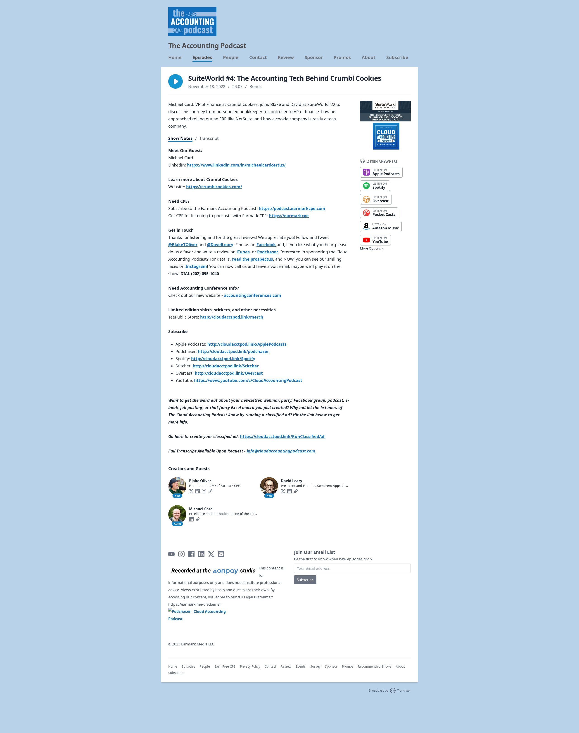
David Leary (291, 480)
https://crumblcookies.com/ (214, 186)
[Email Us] (221, 554)
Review (286, 57)
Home (175, 57)
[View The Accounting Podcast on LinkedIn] (201, 554)
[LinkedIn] (197, 491)
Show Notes (180, 138)
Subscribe (397, 57)
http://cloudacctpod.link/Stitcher (226, 366)
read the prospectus (252, 259)
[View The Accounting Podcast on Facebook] (191, 554)
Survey (315, 666)
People (230, 57)
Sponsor (314, 57)
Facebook (266, 244)
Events (301, 666)
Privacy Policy (250, 666)
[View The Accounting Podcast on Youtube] (171, 554)
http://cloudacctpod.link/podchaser (233, 351)
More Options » (371, 248)
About (368, 57)
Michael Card (201, 508)
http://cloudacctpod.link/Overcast (229, 373)
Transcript (209, 138)
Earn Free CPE (224, 666)
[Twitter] (191, 491)
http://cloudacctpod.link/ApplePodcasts (247, 344)
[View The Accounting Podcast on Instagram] (181, 554)
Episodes (202, 57)
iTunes (243, 252)
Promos (342, 57)
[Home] (192, 21)
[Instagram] (204, 491)
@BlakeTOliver (182, 244)
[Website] (210, 491)
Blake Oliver (200, 480)
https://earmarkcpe (289, 215)
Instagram (196, 266)
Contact (258, 57)
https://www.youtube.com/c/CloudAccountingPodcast (248, 380)
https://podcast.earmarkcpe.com (292, 208)
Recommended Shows (374, 666)
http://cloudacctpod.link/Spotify (223, 358)
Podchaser (267, 252)
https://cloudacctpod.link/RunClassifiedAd (282, 436)
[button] (175, 81)
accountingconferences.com (252, 295)
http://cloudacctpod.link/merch (231, 317)
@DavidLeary (220, 244)
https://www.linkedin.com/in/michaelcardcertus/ (236, 165)
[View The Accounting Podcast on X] (211, 554)
